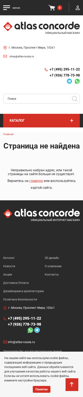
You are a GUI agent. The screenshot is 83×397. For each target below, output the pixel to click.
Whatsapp (76, 81)
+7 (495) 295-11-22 (65, 69)
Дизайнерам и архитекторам (23, 291)
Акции (7, 274)
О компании (53, 266)
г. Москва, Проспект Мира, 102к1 (32, 47)
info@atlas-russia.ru (21, 342)
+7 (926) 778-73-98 (65, 75)
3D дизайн (52, 258)
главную (36, 181)
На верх (72, 388)
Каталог (9, 258)
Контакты (52, 274)
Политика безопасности (20, 299)
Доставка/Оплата (16, 282)
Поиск (75, 99)
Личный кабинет (78, 8)
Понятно (42, 389)
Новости (9, 266)
